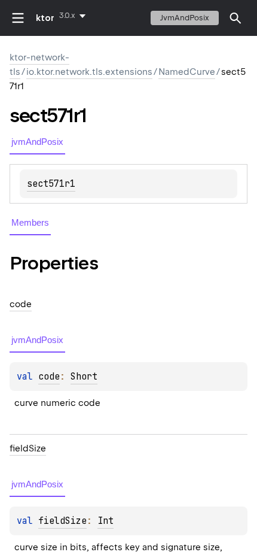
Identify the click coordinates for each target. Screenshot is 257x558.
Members (30, 222)
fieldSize (62, 521)
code (49, 377)
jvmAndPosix (184, 17)
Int (105, 521)
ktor (45, 18)
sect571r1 (51, 184)
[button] (235, 18)
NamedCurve (186, 71)
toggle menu (18, 18)
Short (84, 377)
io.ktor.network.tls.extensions (89, 71)
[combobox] (74, 15)
